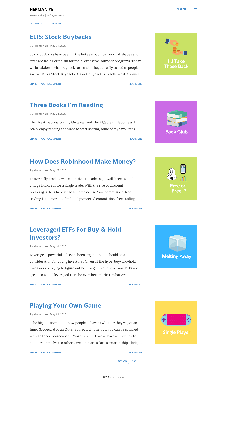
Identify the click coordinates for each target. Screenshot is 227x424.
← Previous (120, 360)
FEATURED (57, 23)
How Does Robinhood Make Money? (83, 161)
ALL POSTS (36, 23)
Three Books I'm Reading (66, 105)
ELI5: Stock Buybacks (61, 37)
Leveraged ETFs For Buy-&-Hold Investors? (75, 233)
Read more (135, 83)
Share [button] (33, 83)
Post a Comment (50, 83)
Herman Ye (41, 9)
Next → (136, 360)
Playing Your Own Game (65, 305)
